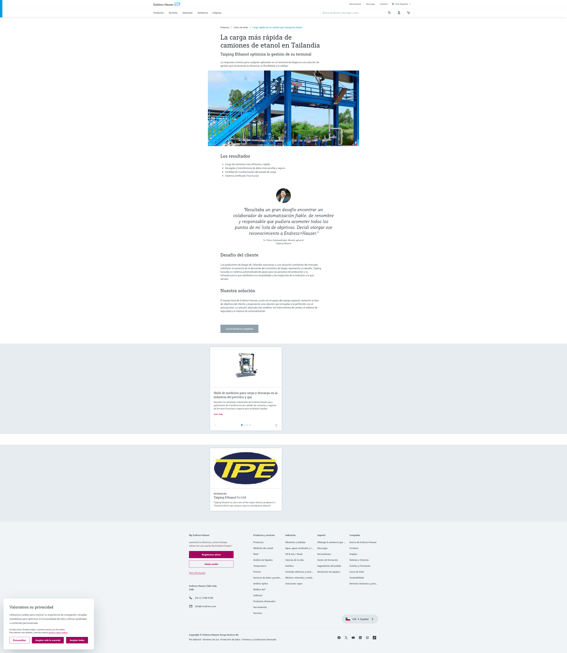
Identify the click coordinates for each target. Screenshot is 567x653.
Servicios (257, 613)
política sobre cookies (58, 632)
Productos (258, 542)
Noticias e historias (359, 559)
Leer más (218, 414)
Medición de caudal (263, 548)
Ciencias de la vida (294, 559)
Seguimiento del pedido (329, 565)
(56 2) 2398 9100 (204, 597)
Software (257, 595)
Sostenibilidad (357, 577)
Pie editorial (195, 639)
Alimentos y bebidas (295, 542)
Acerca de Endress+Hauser (363, 542)
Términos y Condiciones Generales (259, 639)
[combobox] (403, 4)
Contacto (384, 4)
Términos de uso (210, 639)
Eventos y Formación (360, 565)
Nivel (255, 554)
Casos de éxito (241, 27)
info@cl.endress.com (205, 606)
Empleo (353, 554)
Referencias (220, 493)
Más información (197, 572)
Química (289, 565)
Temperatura (259, 565)
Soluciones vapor (294, 583)
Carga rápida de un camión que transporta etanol (277, 27)
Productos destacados (264, 601)
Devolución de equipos (328, 571)
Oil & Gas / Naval (293, 554)
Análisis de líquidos (263, 559)
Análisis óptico (260, 583)
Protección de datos (230, 639)
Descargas (370, 4)
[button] (211, 554)
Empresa (224, 27)
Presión (257, 571)
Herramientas (355, 4)
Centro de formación (327, 559)
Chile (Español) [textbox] (401, 4)
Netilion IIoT (259, 589)
